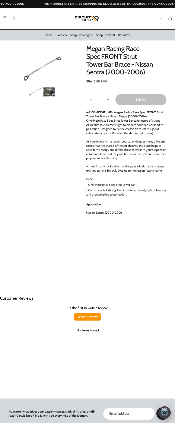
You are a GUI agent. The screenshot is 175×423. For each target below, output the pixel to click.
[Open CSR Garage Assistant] (164, 412)
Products (61, 35)
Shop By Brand (105, 35)
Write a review (87, 317)
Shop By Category (81, 35)
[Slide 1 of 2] (35, 91)
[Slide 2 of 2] (49, 91)
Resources (124, 35)
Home (48, 35)
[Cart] (170, 18)
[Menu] (4, 17)
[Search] (14, 18)
